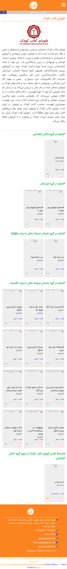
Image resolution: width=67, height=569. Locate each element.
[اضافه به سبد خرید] (47, 175)
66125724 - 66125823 (45, 530)
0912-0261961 (49, 534)
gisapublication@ (47, 538)
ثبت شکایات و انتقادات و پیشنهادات (40, 550)
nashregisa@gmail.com (44, 542)
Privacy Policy (51, 564)
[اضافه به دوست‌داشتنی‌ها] (61, 175)
